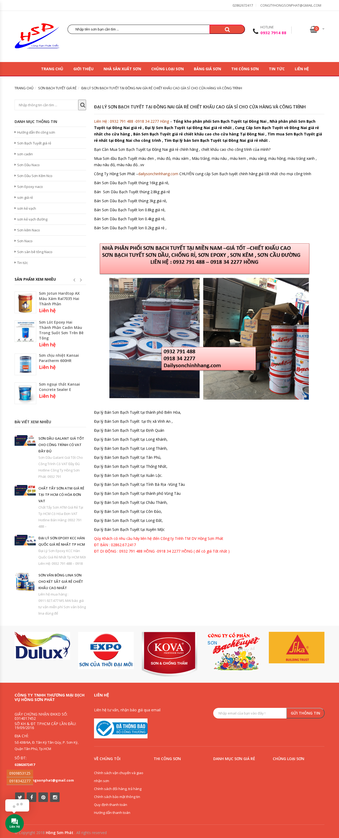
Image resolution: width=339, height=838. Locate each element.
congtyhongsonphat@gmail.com (290, 5)
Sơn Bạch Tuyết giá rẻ (34, 143)
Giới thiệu (83, 68)
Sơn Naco (25, 241)
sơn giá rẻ (25, 197)
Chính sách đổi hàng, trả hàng (117, 788)
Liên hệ (302, 68)
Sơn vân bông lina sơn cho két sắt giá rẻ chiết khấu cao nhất (60, 581)
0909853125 (19, 773)
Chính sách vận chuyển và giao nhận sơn (118, 776)
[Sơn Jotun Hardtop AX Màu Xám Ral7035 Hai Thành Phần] (25, 302)
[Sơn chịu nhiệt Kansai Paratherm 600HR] (25, 364)
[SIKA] (296, 647)
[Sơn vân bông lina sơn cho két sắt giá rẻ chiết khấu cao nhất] (25, 582)
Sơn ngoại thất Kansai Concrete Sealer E (59, 387)
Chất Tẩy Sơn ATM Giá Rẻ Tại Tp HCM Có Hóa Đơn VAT (61, 494)
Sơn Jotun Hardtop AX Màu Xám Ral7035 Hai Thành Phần (59, 298)
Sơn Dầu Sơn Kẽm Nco (34, 175)
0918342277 (19, 780)
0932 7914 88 (273, 32)
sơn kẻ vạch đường (32, 219)
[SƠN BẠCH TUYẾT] (233, 651)
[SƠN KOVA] (169, 654)
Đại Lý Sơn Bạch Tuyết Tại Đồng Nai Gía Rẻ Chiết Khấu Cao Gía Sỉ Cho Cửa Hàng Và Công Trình (200, 107)
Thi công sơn (245, 68)
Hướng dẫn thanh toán (112, 812)
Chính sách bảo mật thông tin (117, 796)
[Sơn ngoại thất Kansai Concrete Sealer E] (25, 393)
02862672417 (243, 5)
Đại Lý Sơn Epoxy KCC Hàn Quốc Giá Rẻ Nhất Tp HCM (61, 541)
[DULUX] (42, 646)
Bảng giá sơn (207, 68)
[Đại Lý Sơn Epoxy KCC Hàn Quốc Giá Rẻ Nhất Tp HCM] (25, 540)
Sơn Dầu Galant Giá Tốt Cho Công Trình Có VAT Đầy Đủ (61, 444)
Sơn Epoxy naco (30, 186)
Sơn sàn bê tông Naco (34, 251)
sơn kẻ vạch (26, 208)
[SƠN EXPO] (106, 650)
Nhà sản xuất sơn (122, 68)
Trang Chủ (52, 68)
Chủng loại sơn (167, 68)
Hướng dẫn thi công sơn (36, 132)
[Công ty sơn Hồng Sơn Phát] (37, 37)
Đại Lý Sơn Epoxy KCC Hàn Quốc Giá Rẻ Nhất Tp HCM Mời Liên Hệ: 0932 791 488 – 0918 (62, 557)
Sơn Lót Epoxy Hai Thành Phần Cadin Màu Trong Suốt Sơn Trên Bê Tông (61, 330)
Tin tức (277, 68)
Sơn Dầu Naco (28, 164)
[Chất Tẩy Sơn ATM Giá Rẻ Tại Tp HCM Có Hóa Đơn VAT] (25, 490)
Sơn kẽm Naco (28, 230)
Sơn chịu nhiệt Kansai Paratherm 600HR (59, 358)
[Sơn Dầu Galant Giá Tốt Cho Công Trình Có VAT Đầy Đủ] (25, 440)
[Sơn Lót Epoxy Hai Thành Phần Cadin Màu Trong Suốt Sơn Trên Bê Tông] (25, 331)
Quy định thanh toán (110, 804)
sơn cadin (25, 154)
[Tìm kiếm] (227, 29)
